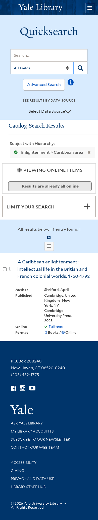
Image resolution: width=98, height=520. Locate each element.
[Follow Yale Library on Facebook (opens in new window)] (13, 388)
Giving (17, 471)
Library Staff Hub (28, 487)
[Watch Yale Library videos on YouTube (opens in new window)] (32, 388)
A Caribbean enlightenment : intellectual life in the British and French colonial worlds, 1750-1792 (53, 269)
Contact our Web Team (35, 447)
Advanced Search (44, 84)
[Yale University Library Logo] (49, 7)
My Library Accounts (32, 431)
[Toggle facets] (87, 206)
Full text (56, 327)
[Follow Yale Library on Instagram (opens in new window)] (22, 388)
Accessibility (23, 463)
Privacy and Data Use (32, 479)
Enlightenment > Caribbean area (52, 152)
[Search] (80, 68)
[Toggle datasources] (68, 112)
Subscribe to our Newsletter (40, 439)
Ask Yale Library (27, 423)
